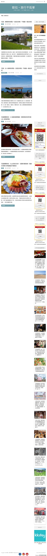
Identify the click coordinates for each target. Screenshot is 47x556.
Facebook (40, 73)
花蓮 (2, 121)
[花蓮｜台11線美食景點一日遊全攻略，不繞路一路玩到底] (16, 86)
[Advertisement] (40, 101)
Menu (3, 1)
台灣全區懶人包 (4, 72)
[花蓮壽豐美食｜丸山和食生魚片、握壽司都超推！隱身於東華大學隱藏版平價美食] (16, 182)
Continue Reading (10, 61)
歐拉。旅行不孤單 (23, 7)
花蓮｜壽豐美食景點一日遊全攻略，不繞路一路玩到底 (16, 22)
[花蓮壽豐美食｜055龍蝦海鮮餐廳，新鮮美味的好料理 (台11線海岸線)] (16, 135)
